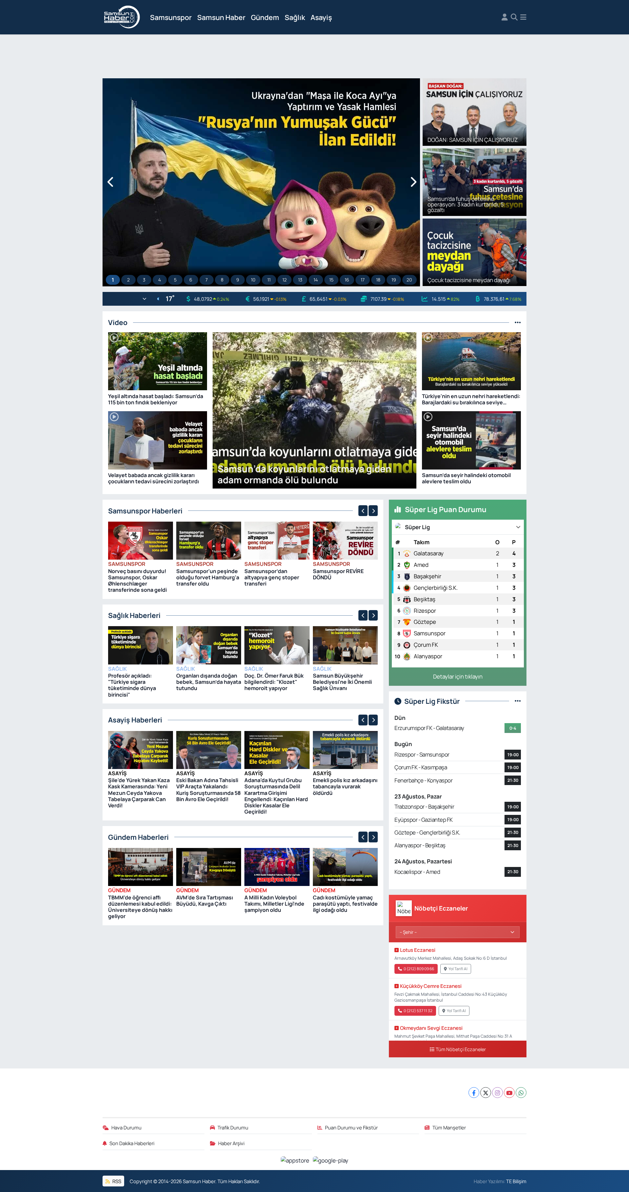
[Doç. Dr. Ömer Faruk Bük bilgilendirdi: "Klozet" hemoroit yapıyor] (276, 644)
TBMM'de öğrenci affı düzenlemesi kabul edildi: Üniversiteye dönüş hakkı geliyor (140, 907)
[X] (485, 1092)
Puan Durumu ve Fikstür (351, 1127)
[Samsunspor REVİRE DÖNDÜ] (345, 540)
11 (269, 280)
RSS (116, 1181)
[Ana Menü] (523, 17)
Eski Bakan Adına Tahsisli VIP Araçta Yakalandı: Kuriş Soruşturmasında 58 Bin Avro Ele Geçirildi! (208, 790)
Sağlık (295, 17)
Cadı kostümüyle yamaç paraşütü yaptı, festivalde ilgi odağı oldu (345, 903)
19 (393, 280)
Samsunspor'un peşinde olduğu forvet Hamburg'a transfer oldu (207, 577)
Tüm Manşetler (449, 1127)
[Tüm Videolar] (518, 322)
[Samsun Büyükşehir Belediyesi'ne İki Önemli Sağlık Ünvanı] (345, 644)
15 (331, 280)
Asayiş (321, 17)
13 (300, 280)
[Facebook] (473, 1092)
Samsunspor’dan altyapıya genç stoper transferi (271, 577)
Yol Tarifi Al (457, 968)
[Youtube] (509, 1092)
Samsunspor (171, 17)
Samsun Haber (221, 17)
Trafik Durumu (233, 1127)
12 (284, 280)
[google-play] (331, 1159)
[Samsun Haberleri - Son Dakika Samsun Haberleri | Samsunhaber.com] (122, 17)
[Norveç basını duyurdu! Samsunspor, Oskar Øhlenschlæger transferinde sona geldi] (140, 540)
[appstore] (295, 1159)
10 (253, 280)
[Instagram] (497, 1092)
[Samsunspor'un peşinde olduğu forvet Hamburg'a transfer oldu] (208, 540)
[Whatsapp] (521, 1092)
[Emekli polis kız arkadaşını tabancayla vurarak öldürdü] (345, 749)
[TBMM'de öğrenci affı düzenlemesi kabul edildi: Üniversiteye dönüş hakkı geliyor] (140, 866)
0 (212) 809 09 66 (419, 968)
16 (347, 280)
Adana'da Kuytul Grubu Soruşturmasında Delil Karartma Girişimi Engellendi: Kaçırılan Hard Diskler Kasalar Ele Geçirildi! (276, 796)
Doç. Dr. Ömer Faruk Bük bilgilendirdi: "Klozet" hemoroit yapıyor (274, 682)
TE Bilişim (516, 1181)
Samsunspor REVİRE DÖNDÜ (338, 574)
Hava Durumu (126, 1127)
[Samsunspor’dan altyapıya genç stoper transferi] (276, 540)
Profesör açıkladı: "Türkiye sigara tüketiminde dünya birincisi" (132, 685)
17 (363, 280)
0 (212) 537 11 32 (418, 1010)
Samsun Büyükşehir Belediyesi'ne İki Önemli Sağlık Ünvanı (342, 682)
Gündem (265, 17)
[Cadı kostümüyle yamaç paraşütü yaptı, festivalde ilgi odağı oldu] (345, 866)
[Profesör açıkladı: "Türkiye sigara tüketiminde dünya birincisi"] (140, 644)
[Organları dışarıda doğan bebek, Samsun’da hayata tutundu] (208, 644)
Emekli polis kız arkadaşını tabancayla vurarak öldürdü (345, 786)
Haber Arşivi (231, 1143)
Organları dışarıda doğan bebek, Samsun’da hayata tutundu (208, 682)
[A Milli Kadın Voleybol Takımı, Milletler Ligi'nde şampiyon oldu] (276, 866)
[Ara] (514, 17)
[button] (110, 182)
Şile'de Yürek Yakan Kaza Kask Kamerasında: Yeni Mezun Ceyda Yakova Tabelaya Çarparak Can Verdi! (139, 793)
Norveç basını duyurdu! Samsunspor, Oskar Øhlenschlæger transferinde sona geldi (137, 580)
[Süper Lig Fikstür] (518, 701)
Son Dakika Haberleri (131, 1143)
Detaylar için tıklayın (458, 676)
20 (409, 280)
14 (316, 280)
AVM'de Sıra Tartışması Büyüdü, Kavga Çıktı (204, 900)
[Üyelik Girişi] (505, 17)
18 (378, 280)
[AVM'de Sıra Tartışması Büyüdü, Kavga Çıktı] (208, 866)
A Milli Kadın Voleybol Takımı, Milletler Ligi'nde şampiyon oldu (274, 903)
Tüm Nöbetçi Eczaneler (461, 1049)
